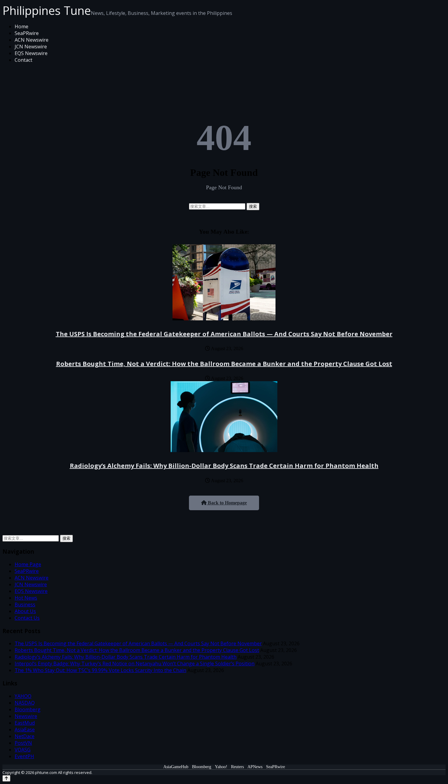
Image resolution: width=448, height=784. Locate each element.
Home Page (28, 564)
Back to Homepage (227, 502)
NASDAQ (25, 702)
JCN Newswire (31, 46)
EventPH (24, 756)
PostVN (23, 743)
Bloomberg (28, 709)
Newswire (26, 716)
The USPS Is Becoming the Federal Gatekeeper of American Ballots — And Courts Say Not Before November (224, 334)
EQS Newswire (31, 53)
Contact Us (27, 618)
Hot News (26, 597)
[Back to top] (6, 778)
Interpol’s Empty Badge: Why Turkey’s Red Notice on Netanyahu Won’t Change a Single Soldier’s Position (134, 663)
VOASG (22, 749)
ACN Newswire (31, 40)
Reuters (237, 767)
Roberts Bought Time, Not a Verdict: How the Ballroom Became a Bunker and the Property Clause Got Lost (224, 364)
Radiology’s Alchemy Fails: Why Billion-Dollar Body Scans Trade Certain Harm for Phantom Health (224, 466)
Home (21, 26)
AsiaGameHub (175, 767)
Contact (23, 60)
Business (25, 604)
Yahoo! (221, 767)
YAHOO (23, 696)
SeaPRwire (27, 33)
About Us (25, 611)
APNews (254, 767)
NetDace (24, 736)
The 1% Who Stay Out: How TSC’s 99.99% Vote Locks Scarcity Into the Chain (100, 670)
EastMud (25, 723)
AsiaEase (25, 729)
